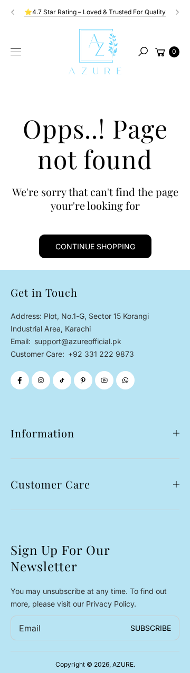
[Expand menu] (15, 52)
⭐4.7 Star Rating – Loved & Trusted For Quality (95, 12)
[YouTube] (104, 380)
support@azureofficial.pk (76, 341)
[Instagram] (41, 380)
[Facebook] (20, 380)
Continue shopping (95, 246)
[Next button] (177, 12)
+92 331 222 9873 (101, 353)
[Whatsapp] (125, 380)
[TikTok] (62, 380)
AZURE (123, 664)
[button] (143, 51)
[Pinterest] (83, 380)
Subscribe (150, 627)
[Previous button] (13, 12)
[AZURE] (95, 51)
